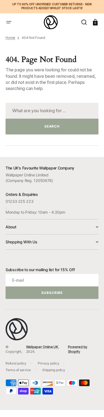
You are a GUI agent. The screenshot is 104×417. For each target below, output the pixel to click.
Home (10, 38)
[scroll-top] (92, 405)
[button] (9, 22)
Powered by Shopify (78, 349)
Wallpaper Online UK (42, 347)
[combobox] (52, 111)
